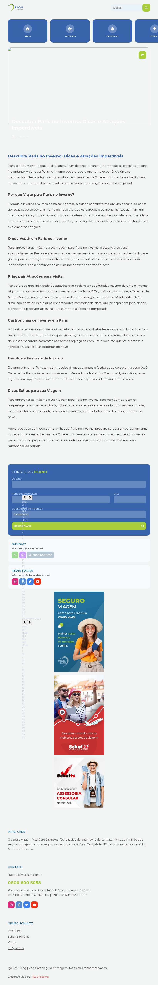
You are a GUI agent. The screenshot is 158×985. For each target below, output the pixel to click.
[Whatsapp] (15, 555)
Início (28, 36)
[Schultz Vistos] (79, 783)
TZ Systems (16, 948)
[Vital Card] (79, 632)
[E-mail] (22, 555)
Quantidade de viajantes (27, 508)
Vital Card (14, 931)
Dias (116, 493)
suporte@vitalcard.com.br (25, 875)
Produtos (70, 36)
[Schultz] (79, 715)
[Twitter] (30, 581)
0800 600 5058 (42, 555)
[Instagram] (15, 581)
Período (17, 493)
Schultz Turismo (18, 936)
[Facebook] (22, 581)
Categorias (112, 36)
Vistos (12, 942)
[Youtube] (37, 581)
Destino (17, 478)
